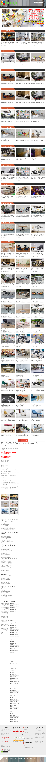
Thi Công (13, 715)
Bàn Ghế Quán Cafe (6, 70)
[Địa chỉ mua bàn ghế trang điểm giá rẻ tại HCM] (8, 368)
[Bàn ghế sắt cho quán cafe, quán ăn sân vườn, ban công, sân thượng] (8, 114)
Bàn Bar (12, 605)
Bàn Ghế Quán (14, 632)
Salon (12, 697)
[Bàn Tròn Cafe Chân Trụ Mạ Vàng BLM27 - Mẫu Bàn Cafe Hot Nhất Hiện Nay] (5, 507)
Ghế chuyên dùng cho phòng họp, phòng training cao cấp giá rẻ (37, 390)
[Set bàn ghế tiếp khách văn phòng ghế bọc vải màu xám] (8, 323)
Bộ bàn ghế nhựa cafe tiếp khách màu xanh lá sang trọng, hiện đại (22, 270)
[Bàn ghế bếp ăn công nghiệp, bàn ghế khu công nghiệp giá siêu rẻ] (8, 398)
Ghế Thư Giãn (13, 668)
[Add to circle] (41, 7)
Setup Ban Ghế (14, 699)
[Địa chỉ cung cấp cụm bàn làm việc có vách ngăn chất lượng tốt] (23, 413)
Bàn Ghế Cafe (13, 613)
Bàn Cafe (13, 607)
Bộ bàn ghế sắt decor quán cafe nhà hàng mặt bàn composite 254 (37, 285)
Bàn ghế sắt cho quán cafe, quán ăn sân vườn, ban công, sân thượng (7, 121)
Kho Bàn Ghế (13, 676)
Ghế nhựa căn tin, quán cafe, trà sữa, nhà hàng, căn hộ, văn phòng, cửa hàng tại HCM (23, 121)
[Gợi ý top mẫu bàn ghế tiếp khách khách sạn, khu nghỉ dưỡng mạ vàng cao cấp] (8, 383)
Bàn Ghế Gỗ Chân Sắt (7, 222)
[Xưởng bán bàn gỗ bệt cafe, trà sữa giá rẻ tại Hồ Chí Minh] (5, 500)
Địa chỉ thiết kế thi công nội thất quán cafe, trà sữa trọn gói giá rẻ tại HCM (37, 44)
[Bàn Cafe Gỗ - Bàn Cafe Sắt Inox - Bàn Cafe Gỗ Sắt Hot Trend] (38, 133)
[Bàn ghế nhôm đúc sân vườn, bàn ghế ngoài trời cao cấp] (8, 429)
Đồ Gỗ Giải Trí (5, 184)
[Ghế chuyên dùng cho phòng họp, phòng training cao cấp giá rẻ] (38, 172)
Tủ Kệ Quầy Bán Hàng (7, 146)
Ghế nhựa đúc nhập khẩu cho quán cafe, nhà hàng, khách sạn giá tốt (22, 140)
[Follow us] (43, 7)
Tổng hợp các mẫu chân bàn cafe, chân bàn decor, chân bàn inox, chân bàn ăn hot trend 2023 (37, 330)
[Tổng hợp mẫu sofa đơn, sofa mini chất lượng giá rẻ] (37, 413)
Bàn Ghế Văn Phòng (6, 165)
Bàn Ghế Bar (13, 611)
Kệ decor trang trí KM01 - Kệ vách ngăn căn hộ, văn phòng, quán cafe (7, 159)
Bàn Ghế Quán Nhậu (7, 127)
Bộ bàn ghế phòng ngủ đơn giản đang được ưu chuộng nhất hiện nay (8, 420)
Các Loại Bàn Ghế (14, 650)
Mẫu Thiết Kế (13, 688)
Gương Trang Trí (14, 674)
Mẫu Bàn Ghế (13, 686)
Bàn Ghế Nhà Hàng (6, 89)
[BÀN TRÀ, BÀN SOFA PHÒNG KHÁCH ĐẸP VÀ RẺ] (8, 191)
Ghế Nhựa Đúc (14, 666)
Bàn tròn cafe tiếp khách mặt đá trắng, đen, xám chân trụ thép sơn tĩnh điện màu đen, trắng (8, 255)
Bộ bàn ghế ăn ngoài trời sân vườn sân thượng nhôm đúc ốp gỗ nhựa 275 (22, 64)
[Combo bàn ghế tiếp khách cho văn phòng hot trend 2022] (37, 353)
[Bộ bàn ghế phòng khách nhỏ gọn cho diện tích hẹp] (37, 429)
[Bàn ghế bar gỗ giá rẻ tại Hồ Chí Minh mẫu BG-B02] (38, 191)
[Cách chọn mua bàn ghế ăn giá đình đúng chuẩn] (23, 368)
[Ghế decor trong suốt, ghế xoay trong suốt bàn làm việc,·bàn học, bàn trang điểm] (37, 338)
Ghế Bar (12, 657)
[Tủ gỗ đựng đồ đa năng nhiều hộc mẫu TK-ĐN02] (23, 152)
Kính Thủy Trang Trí (15, 681)
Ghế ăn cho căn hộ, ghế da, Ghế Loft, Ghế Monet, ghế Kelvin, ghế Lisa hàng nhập (22, 360)
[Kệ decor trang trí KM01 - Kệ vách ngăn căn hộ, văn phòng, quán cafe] (8, 152)
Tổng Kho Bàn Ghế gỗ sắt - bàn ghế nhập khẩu (19, 443)
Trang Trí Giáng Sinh (15, 717)
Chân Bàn (13, 652)
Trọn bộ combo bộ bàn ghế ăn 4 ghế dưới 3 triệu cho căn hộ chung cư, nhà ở (37, 64)
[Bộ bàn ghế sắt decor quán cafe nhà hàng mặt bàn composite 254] (37, 278)
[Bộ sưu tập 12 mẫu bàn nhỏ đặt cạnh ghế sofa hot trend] (37, 398)
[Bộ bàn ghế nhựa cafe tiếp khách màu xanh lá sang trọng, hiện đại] (23, 263)
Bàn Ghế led (13, 616)
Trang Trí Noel (13, 719)
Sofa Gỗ (12, 713)
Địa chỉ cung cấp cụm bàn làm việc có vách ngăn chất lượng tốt (22, 420)
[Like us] (39, 7)
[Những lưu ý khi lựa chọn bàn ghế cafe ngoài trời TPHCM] (37, 368)
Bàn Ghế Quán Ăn (6, 108)
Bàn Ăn (12, 603)
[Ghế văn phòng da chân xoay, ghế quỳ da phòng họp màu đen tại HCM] (8, 57)
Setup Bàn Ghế (14, 701)
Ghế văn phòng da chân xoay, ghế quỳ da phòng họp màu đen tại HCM (8, 64)
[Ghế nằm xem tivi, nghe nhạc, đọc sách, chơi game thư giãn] (23, 429)
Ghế (12, 655)
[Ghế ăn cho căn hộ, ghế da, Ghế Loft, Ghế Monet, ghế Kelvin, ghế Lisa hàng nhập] (23, 353)
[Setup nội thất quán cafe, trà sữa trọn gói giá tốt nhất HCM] (23, 37)
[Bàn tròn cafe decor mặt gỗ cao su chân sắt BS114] (23, 229)
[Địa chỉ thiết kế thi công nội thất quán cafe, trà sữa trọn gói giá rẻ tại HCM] (38, 37)
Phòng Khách (13, 695)
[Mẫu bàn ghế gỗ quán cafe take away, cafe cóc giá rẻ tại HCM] (14, 500)
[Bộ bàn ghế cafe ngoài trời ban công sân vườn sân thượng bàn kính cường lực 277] (23, 210)
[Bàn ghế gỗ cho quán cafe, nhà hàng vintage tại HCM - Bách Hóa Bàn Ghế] (23, 76)
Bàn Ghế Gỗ (13, 615)
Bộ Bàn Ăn (4, 51)
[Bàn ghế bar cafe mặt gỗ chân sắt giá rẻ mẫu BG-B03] (23, 191)
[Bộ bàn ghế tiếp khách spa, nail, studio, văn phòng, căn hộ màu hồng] (23, 323)
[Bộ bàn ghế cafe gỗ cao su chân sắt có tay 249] (8, 229)
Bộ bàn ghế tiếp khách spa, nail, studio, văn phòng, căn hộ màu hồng (22, 330)
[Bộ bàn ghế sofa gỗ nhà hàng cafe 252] (23, 293)
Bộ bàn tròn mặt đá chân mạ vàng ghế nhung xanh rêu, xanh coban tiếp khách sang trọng (7, 83)
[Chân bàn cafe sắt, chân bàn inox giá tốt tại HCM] (23, 308)
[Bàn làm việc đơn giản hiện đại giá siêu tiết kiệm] (23, 398)
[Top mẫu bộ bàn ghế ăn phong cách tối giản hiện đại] (23, 383)
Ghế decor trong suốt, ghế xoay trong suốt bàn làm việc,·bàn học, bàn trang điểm (37, 345)
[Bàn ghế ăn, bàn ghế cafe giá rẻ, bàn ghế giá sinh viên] (38, 114)
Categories (4, 6)
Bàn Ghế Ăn (13, 609)
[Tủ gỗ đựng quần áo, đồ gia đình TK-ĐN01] (38, 152)
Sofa (12, 711)
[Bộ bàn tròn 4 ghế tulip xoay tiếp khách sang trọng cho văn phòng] (23, 338)
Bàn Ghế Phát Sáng (14, 630)
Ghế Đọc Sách (13, 661)
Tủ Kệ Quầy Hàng (14, 721)
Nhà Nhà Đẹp (13, 690)
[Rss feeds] (44, 7)
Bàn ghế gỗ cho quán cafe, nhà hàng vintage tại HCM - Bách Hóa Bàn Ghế (23, 83)
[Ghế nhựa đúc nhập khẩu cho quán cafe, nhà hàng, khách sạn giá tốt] (23, 133)
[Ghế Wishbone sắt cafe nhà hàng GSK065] (8, 293)
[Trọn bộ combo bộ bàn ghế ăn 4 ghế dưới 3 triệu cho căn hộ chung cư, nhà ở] (38, 57)
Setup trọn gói (6, 30)
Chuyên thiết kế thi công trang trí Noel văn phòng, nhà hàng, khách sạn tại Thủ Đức (8, 44)
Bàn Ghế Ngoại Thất (7, 203)
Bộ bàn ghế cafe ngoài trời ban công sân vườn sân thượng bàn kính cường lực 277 (22, 217)
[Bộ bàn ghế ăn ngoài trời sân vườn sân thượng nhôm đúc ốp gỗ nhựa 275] (23, 57)
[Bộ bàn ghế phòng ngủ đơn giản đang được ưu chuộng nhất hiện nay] (8, 413)
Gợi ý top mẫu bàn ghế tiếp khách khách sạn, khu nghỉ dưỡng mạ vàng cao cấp (8, 390)
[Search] (44, 2)
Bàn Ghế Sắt (13, 641)
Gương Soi (13, 672)
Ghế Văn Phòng (14, 670)
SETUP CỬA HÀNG (15, 703)
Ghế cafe (13, 659)
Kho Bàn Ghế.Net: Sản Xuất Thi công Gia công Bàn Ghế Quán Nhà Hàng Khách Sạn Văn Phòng (27, 758)
